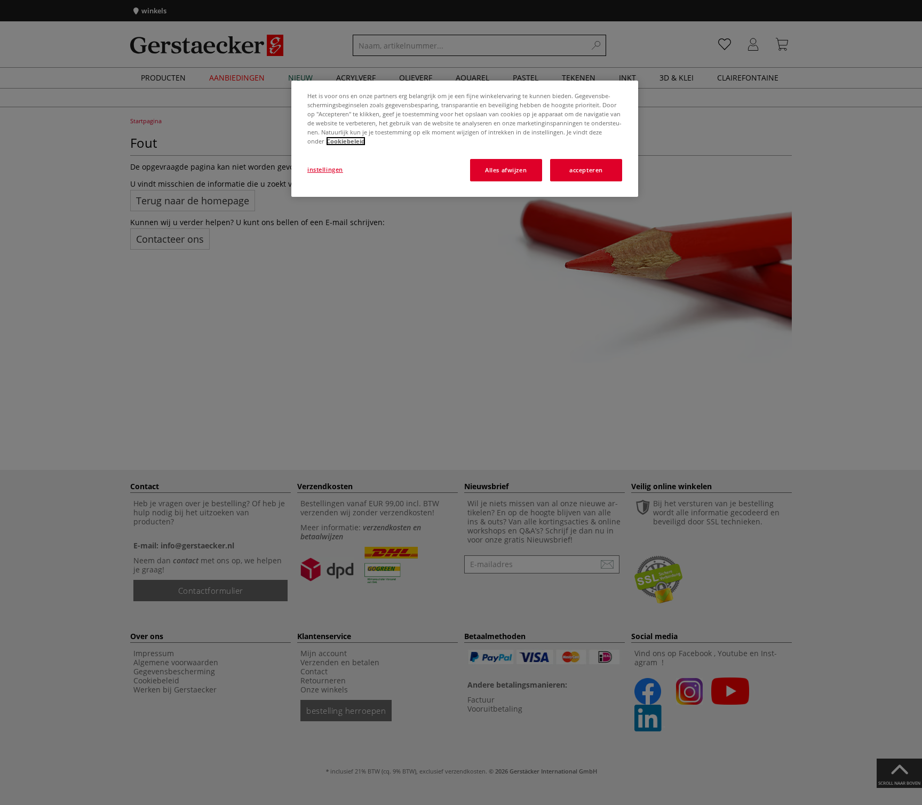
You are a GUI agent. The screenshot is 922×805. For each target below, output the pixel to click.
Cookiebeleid (346, 141)
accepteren (586, 170)
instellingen (325, 169)
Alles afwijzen (506, 170)
